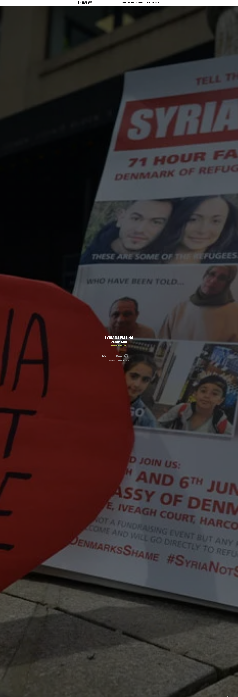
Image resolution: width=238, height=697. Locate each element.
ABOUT (124, 2)
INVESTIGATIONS (140, 2)
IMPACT (148, 2)
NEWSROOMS (131, 2)
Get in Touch (155, 2)
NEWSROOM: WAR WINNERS (119, 345)
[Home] (85, 2)
